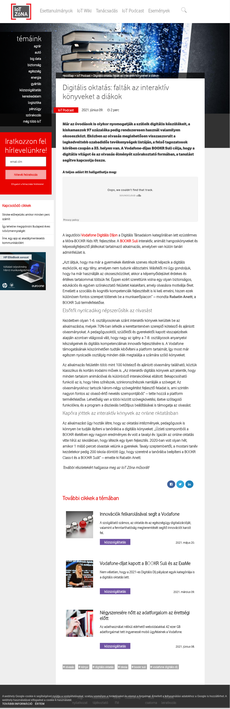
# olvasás (68, 667)
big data (35, 58)
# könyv (83, 667)
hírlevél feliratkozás (25, 174)
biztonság (34, 65)
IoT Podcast (133, 10)
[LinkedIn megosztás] (189, 484)
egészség (34, 71)
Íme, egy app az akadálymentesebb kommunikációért (23, 240)
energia (36, 77)
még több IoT (32, 121)
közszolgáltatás (30, 90)
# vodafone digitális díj (164, 667)
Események (159, 10)
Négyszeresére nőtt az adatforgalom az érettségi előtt (145, 615)
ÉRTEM (39, 703)
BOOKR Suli (129, 240)
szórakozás (33, 115)
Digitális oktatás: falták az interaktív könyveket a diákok (126, 75)
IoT (123, 467)
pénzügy (35, 108)
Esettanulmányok (56, 10)
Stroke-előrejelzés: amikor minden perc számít (26, 217)
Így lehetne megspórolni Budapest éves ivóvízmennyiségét (26, 229)
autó (38, 52)
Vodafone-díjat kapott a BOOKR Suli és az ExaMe (145, 563)
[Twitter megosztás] (180, 484)
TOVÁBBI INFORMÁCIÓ (17, 703)
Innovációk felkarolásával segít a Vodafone (140, 514)
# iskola (122, 667)
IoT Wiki (84, 10)
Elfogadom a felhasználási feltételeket (27, 184)
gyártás (36, 83)
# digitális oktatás (103, 667)
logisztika (34, 102)
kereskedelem (31, 96)
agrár (37, 46)
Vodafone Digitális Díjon (99, 235)
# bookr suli (139, 667)
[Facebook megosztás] (171, 484)
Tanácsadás (107, 10)
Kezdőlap (68, 75)
